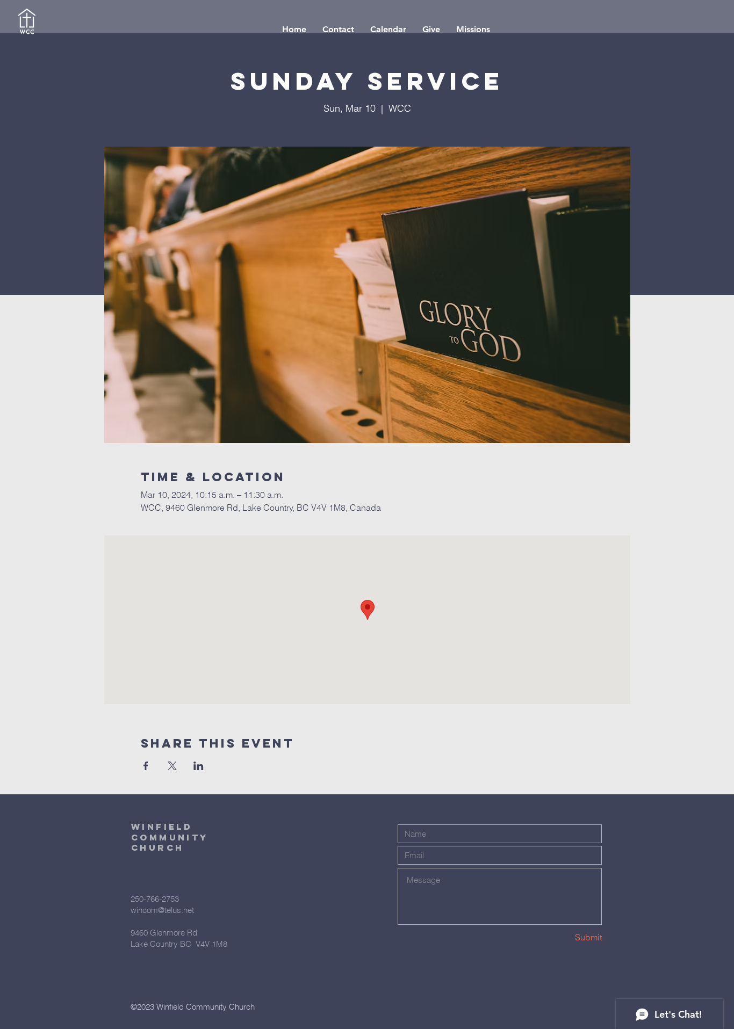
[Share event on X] (172, 766)
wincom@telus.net (162, 910)
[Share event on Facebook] (146, 766)
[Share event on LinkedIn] (198, 766)
